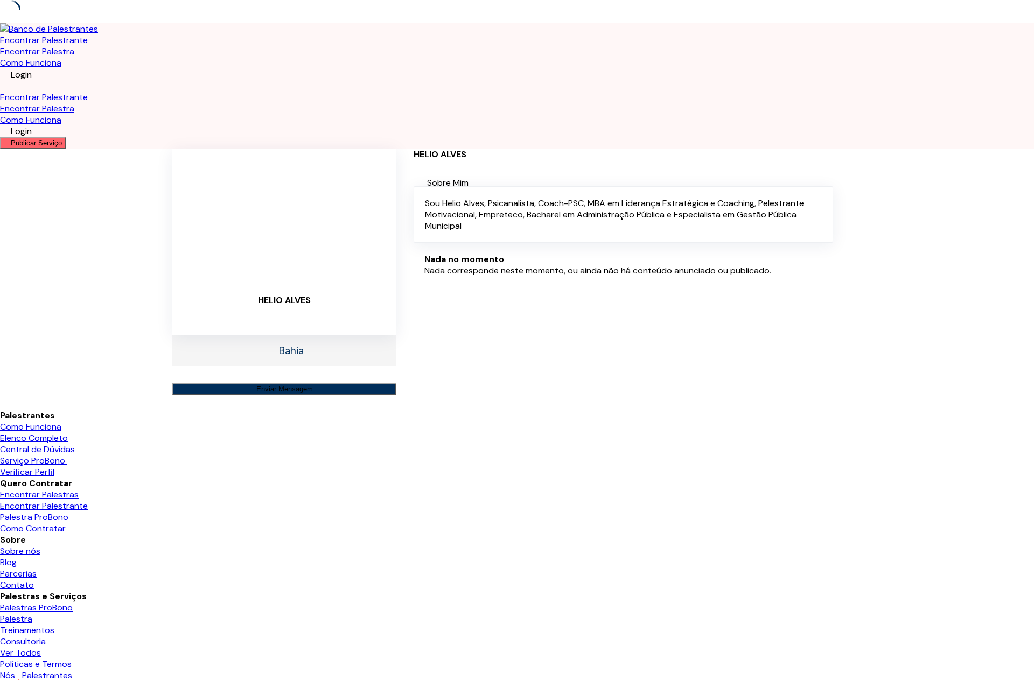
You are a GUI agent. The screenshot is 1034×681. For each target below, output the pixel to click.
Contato (17, 585)
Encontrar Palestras (39, 494)
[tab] (644, 182)
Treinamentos (27, 630)
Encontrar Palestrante (44, 40)
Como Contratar (33, 528)
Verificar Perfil (27, 472)
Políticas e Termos (36, 664)
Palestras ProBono (36, 607)
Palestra (16, 618)
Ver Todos (20, 652)
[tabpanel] (623, 214)
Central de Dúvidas (37, 449)
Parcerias (18, 573)
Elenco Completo (34, 438)
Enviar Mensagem (284, 389)
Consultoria (23, 641)
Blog (8, 562)
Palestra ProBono (34, 517)
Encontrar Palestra (37, 51)
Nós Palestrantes (36, 675)
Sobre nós (20, 551)
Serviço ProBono (33, 460)
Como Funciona (30, 62)
